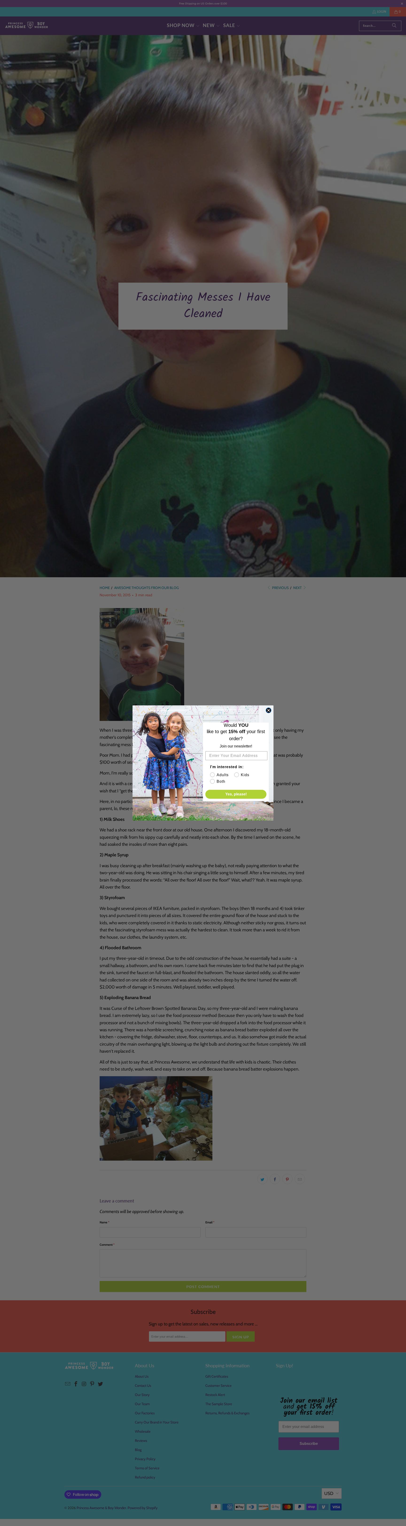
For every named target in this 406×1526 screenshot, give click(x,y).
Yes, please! (236, 794)
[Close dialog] (268, 710)
